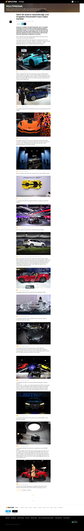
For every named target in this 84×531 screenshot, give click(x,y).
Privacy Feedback (66, 517)
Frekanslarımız (13, 517)
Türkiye (22, 507)
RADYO (55, 507)
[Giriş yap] (75, 2)
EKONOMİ (35, 507)
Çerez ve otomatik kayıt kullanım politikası (46, 517)
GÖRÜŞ (51, 507)
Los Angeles (29, 490)
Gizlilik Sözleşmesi (58, 517)
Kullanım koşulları (21, 517)
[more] (50, 71)
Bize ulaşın (27, 517)
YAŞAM (44, 507)
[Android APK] (75, 522)
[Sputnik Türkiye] (12, 3)
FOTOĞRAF (24, 490)
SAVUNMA (40, 507)
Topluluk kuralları (34, 517)
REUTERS (22, 346)
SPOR (48, 507)
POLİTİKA (30, 507)
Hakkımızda (7, 517)
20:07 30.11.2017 (19, 21)
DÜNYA (26, 507)
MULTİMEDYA (19, 490)
